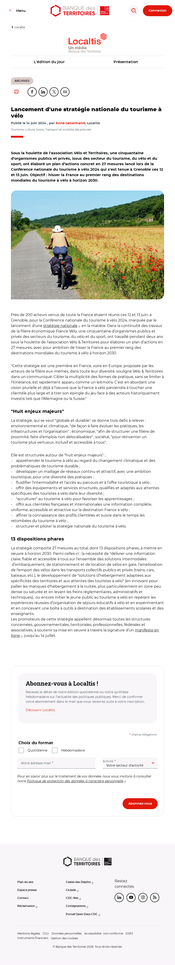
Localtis (20, 27)
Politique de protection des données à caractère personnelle (75, 781)
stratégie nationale (60, 326)
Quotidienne (37, 750)
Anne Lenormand (70, 123)
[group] (87, 244)
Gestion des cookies (64, 938)
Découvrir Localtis (40, 710)
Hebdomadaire (73, 750)
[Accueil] (80, 11)
